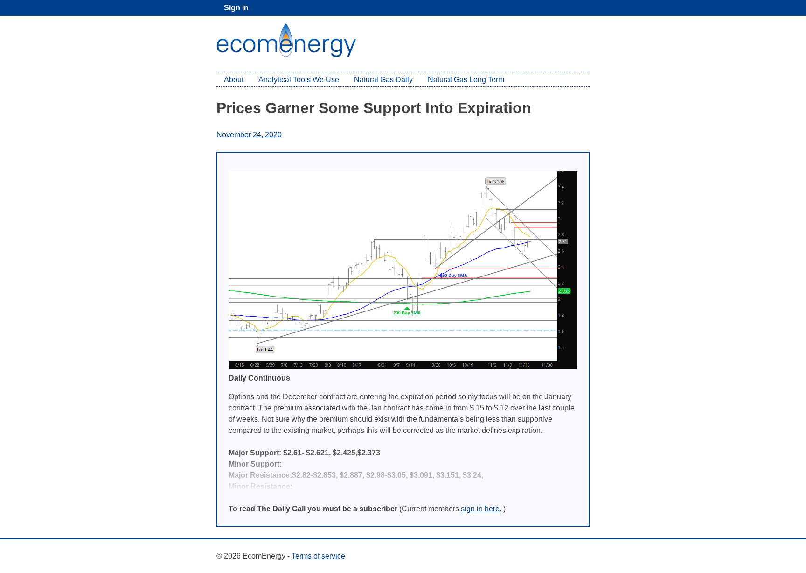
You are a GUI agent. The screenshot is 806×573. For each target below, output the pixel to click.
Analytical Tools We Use (298, 80)
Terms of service (318, 556)
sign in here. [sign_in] (481, 509)
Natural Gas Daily (383, 80)
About (233, 80)
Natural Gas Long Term (466, 80)
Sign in (236, 8)
